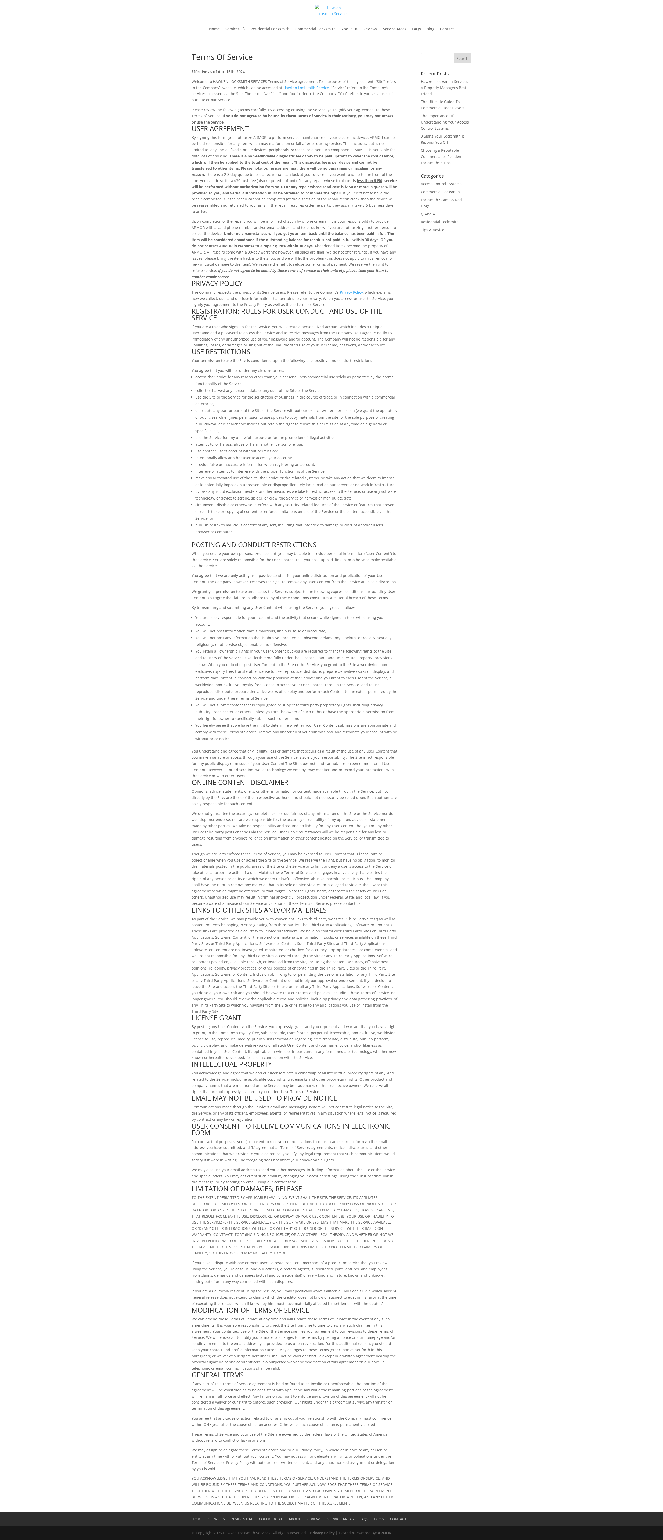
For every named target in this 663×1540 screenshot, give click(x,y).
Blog (430, 29)
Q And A (428, 214)
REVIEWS (314, 1518)
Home (214, 29)
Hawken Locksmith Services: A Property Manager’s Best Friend (445, 87)
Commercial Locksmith (315, 29)
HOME (197, 1518)
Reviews (370, 29)
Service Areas (394, 29)
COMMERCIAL (271, 1518)
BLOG (379, 1518)
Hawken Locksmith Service (306, 87)
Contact (447, 29)
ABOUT (295, 1518)
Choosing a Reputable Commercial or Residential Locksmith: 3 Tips (444, 156)
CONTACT (398, 1518)
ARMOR (384, 1532)
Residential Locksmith (270, 29)
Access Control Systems (441, 183)
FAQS (364, 1518)
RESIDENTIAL (241, 1518)
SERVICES (216, 1518)
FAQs (416, 29)
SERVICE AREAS (340, 1518)
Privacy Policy (351, 292)
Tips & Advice (432, 229)
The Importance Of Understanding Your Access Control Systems (445, 122)
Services (232, 29)
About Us (349, 29)
